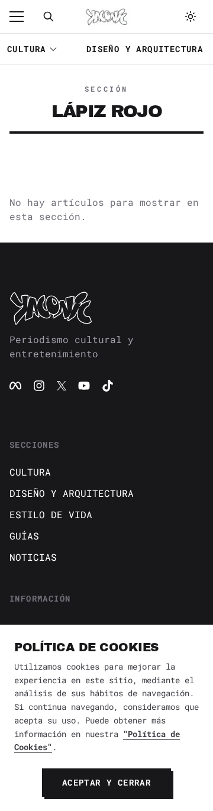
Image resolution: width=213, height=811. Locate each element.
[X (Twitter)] (61, 385)
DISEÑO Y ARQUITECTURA (144, 48)
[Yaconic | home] (106, 307)
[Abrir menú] (22, 17)
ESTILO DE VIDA (50, 514)
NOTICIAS (33, 557)
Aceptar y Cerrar (106, 782)
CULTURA (26, 48)
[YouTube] (84, 386)
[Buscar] (49, 17)
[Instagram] (39, 386)
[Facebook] (15, 386)
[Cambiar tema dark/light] (191, 17)
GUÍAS (24, 535)
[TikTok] (108, 386)
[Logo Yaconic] (106, 16)
